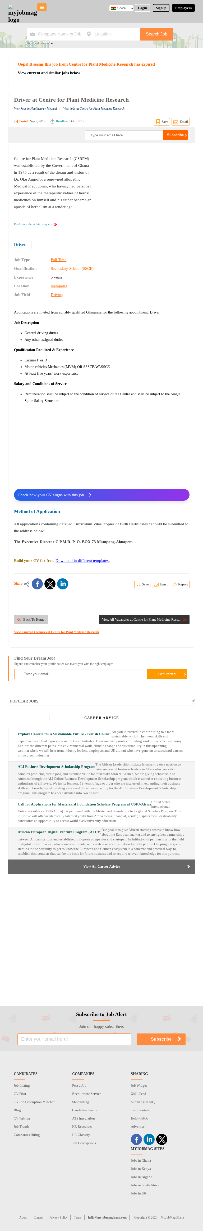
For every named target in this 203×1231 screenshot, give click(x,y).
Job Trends (21, 1127)
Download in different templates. (83, 560)
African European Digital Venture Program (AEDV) (60, 832)
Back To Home (33, 619)
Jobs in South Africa (145, 1185)
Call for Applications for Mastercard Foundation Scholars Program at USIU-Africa (84, 804)
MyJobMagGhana (172, 1217)
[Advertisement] (145, 188)
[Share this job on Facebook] (37, 583)
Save (165, 122)
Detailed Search (38, 43)
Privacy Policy (58, 1217)
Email (184, 122)
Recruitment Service (86, 1094)
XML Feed (138, 1094)
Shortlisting (80, 1102)
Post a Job (79, 1085)
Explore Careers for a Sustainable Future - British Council (65, 734)
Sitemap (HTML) (143, 1102)
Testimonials (140, 1110)
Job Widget (139, 1085)
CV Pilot (20, 1094)
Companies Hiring (27, 1135)
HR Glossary (81, 1135)
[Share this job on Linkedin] (62, 583)
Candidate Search (84, 1110)
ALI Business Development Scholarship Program (56, 767)
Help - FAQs (139, 1118)
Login (142, 8)
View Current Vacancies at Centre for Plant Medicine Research (56, 632)
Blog (17, 1110)
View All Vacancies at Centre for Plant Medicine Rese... (141, 619)
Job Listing (22, 1085)
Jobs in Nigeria (141, 1177)
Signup (161, 8)
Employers (183, 8)
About (23, 1217)
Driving (57, 295)
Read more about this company (33, 224)
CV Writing (22, 1118)
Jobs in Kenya (141, 1169)
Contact (38, 1217)
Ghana (121, 8)
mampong (59, 286)
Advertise (138, 1127)
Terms (78, 1217)
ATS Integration (83, 1118)
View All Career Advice (101, 867)
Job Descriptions (84, 1143)
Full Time (58, 260)
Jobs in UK (138, 1193)
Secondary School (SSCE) (72, 268)
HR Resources (82, 1127)
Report (183, 584)
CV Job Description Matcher (34, 1102)
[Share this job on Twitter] (50, 583)
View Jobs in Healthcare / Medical (35, 108)
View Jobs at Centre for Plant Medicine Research (93, 108)
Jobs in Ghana (141, 1160)
